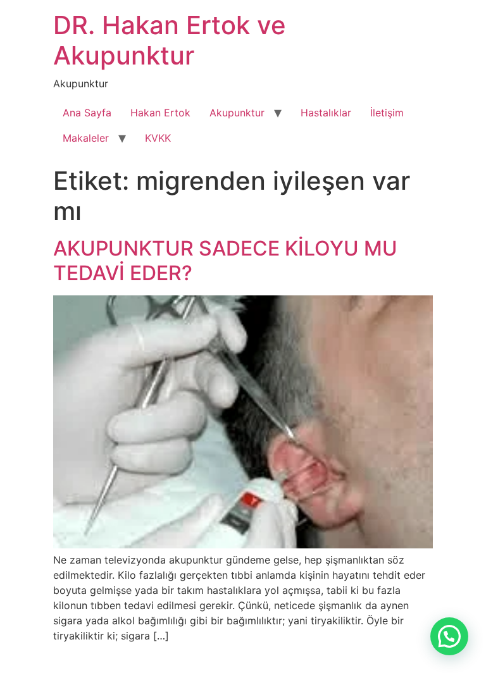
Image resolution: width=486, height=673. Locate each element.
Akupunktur (237, 112)
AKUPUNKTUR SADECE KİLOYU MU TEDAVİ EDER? (225, 260)
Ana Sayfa (87, 112)
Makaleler (86, 138)
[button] (449, 636)
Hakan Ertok (160, 112)
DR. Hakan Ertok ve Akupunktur (169, 40)
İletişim (387, 112)
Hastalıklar (326, 112)
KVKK (158, 138)
